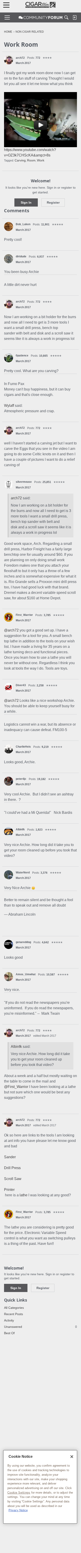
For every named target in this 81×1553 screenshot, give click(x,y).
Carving (20, 160)
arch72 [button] (20, 57)
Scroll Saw (12, 1179)
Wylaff (9, 405)
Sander (10, 1157)
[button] (8, 59)
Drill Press (12, 1168)
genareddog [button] (23, 942)
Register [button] (53, 202)
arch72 (16, 498)
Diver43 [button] (21, 685)
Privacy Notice (18, 1510)
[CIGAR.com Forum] (40, 17)
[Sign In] (74, 17)
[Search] (66, 17)
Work (40, 160)
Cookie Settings (18, 1492)
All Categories (14, 1307)
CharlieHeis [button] (23, 746)
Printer (9, 1190)
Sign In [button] (26, 202)
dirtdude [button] (21, 256)
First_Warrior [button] (24, 615)
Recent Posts (13, 1314)
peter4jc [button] (21, 778)
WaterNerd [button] (23, 872)
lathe (23, 1195)
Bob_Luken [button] (23, 224)
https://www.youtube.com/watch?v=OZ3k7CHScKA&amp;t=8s (30, 152)
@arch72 (11, 630)
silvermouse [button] (24, 481)
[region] (40, 1487)
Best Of (9, 1333)
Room (31, 160)
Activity (9, 1320)
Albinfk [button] (20, 829)
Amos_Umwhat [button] (26, 974)
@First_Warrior (16, 1087)
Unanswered (40, 1327)
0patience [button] (22, 355)
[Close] (72, 1457)
